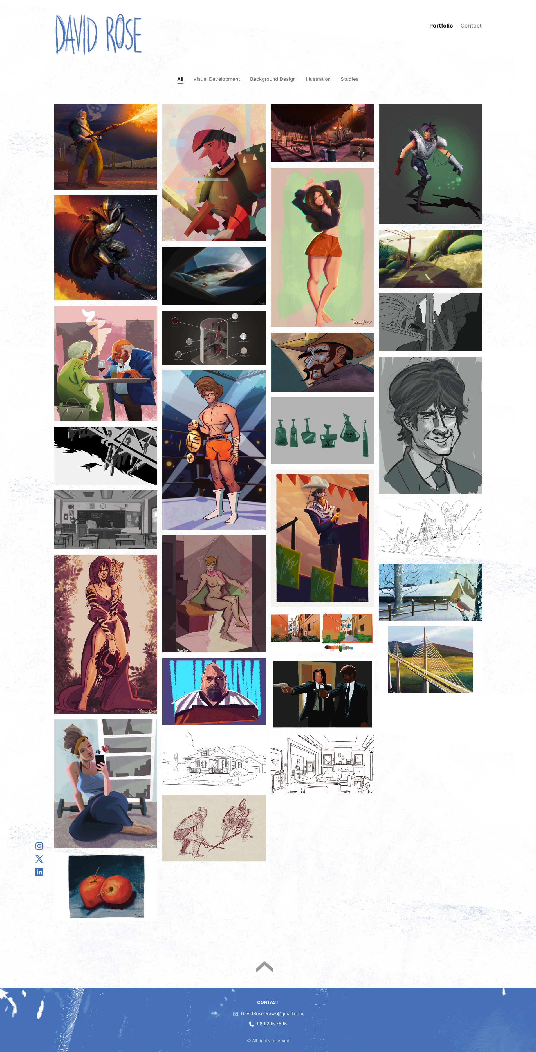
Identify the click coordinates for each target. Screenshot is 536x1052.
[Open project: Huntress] (106, 634)
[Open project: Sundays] (430, 659)
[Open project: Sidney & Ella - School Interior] (106, 519)
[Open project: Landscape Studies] (322, 632)
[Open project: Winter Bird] (430, 592)
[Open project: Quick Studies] (322, 694)
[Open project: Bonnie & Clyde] (106, 363)
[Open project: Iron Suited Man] (430, 164)
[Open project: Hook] (214, 450)
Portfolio (441, 25)
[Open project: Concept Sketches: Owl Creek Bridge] (106, 456)
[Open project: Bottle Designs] (322, 430)
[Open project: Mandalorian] (106, 247)
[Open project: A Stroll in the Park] (322, 133)
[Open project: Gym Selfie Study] (106, 783)
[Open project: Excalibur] (214, 172)
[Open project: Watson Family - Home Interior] (322, 764)
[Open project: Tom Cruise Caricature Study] (430, 425)
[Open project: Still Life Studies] (106, 887)
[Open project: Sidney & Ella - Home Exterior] (430, 528)
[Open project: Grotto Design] (214, 276)
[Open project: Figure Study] (214, 593)
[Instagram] (39, 846)
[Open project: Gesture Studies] (214, 828)
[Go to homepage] (98, 33)
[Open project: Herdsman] (322, 362)
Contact (471, 25)
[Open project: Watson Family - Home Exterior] (214, 759)
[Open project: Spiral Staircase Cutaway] (214, 338)
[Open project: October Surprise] (322, 538)
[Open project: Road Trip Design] (430, 259)
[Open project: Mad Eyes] (214, 691)
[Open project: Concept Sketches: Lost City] (430, 322)
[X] (39, 858)
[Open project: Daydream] (322, 247)
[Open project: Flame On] (106, 147)
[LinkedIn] (39, 871)
